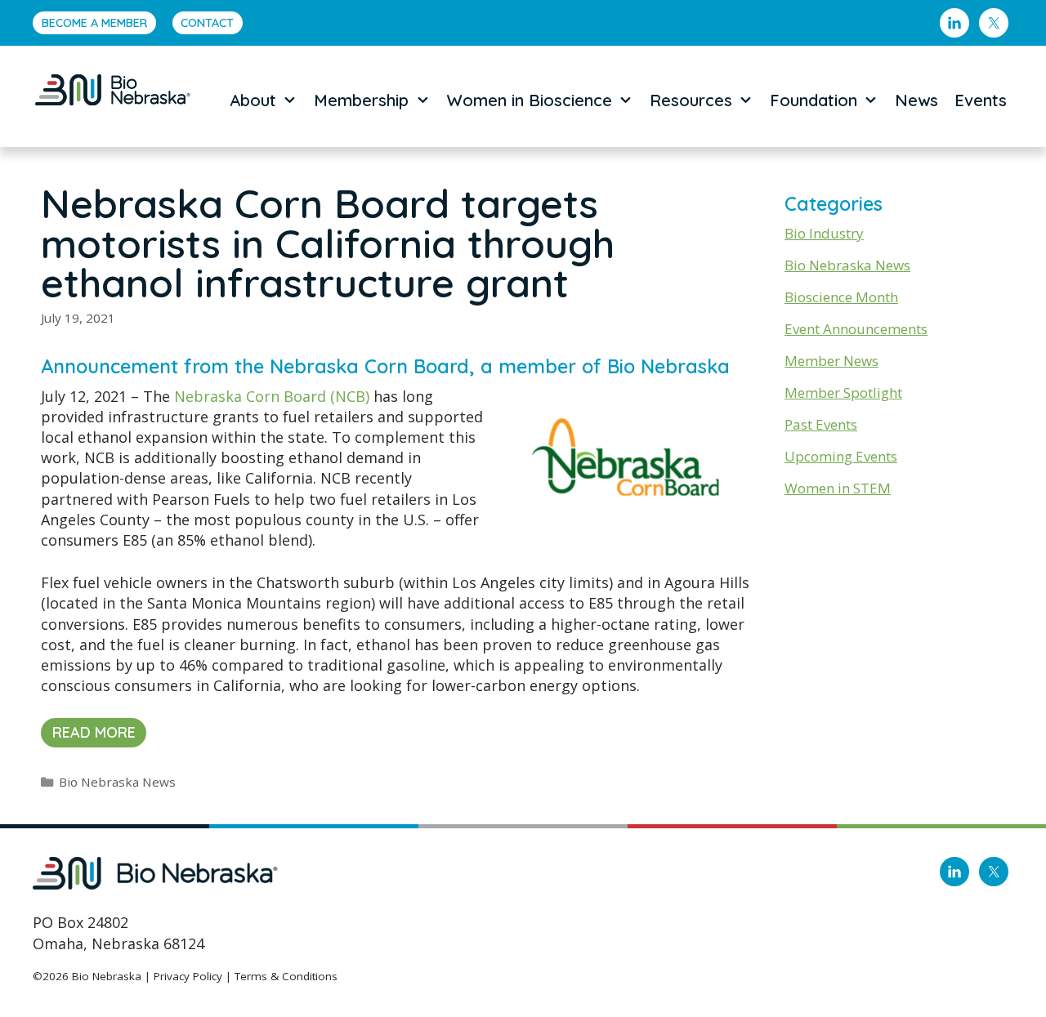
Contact (207, 23)
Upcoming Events (840, 456)
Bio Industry (824, 233)
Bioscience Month (841, 297)
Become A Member (94, 23)
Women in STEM (837, 488)
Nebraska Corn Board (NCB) (271, 396)
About (253, 100)
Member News (831, 360)
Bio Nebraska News (117, 782)
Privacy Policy (188, 976)
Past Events (820, 424)
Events (980, 100)
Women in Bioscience (529, 100)
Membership (361, 100)
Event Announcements (856, 328)
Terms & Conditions (286, 976)
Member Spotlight (843, 392)
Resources (691, 100)
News (916, 100)
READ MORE (94, 732)
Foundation (813, 100)
